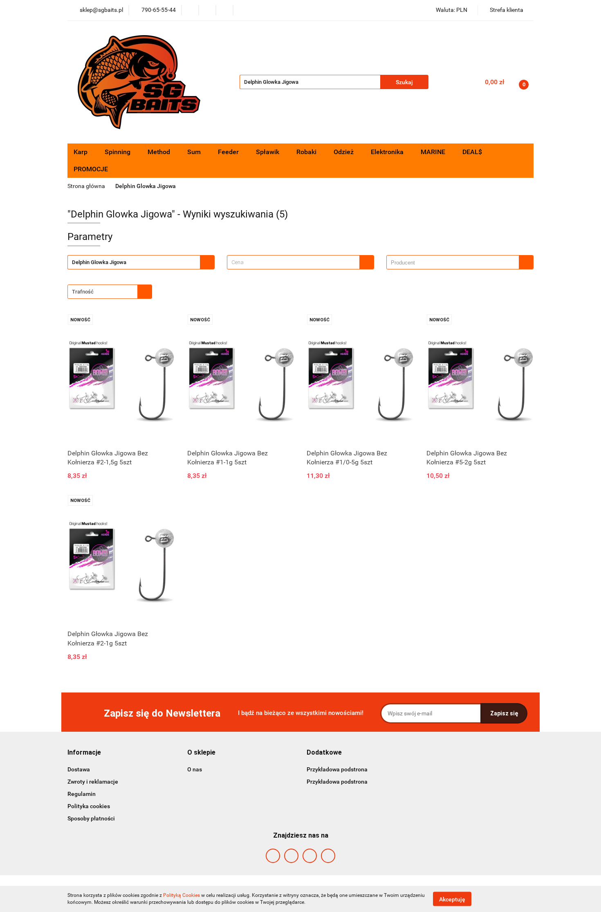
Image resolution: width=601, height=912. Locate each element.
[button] (84, 753)
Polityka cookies (88, 806)
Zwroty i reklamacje (92, 781)
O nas (194, 769)
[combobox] (300, 262)
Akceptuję (452, 899)
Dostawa (78, 769)
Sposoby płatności (91, 818)
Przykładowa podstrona (337, 769)
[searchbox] (455, 263)
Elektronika (388, 152)
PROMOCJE (91, 169)
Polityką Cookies (181, 895)
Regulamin (81, 794)
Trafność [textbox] (83, 292)
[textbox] (293, 262)
